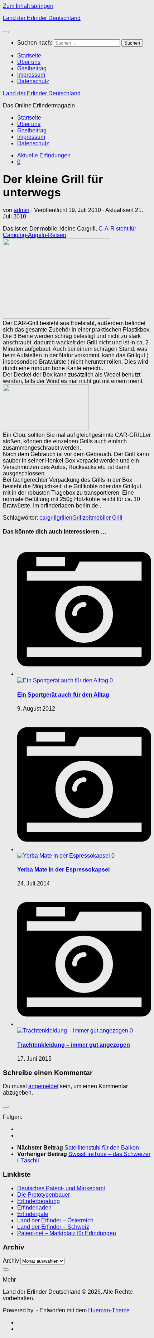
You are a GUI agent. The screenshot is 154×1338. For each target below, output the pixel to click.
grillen (64, 518)
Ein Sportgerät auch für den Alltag (63, 695)
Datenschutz (33, 81)
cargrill (48, 518)
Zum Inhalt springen (28, 6)
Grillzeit (82, 518)
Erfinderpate (32, 1214)
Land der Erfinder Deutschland (42, 18)
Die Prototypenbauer (43, 1195)
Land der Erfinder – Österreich (55, 1220)
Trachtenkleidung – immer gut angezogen (73, 1045)
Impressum (31, 75)
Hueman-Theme (109, 1310)
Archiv (11, 1261)
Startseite (29, 55)
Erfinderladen (34, 1208)
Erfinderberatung (38, 1201)
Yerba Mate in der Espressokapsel (63, 870)
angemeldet (43, 1086)
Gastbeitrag (32, 68)
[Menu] (6, 32)
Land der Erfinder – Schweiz (53, 1227)
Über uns (28, 62)
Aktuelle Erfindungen (44, 155)
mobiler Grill (107, 518)
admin (21, 210)
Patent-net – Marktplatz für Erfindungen (66, 1233)
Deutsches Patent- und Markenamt (61, 1188)
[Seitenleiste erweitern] (6, 1107)
